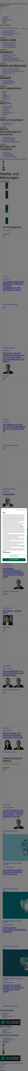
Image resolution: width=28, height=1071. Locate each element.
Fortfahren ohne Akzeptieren (21, 509)
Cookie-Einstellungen (14, 556)
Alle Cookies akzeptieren (14, 559)
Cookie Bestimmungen (6, 552)
